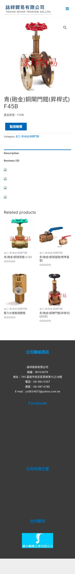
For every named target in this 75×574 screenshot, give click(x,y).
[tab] (37, 153)
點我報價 (16, 126)
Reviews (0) (11, 160)
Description (11, 153)
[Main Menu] (67, 8)
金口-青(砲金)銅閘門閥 (27, 136)
